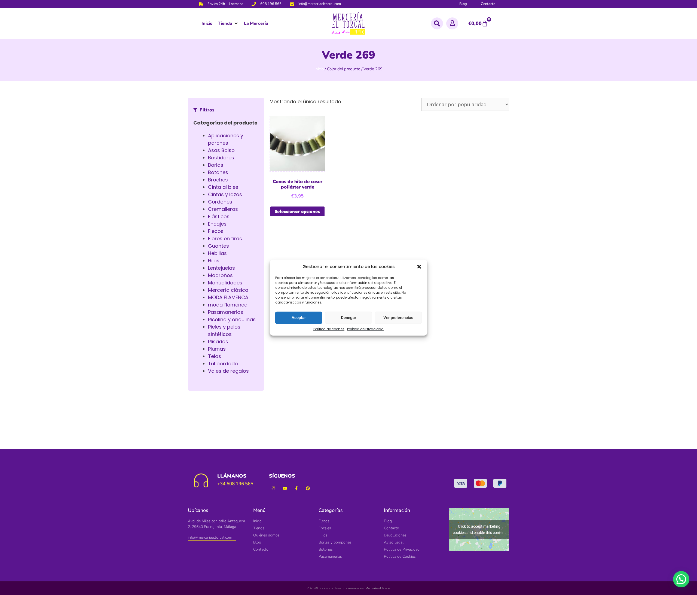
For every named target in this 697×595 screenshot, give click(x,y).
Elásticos (219, 216)
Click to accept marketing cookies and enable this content (479, 529)
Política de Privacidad (365, 328)
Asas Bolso (221, 150)
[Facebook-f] (296, 488)
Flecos (216, 231)
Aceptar (299, 317)
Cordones (220, 201)
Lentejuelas (221, 268)
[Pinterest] (307, 488)
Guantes (218, 245)
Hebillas (217, 253)
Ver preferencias (398, 317)
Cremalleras (223, 209)
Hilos (213, 260)
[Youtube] (284, 488)
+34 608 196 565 (235, 484)
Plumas (217, 348)
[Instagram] (273, 488)
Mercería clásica (228, 290)
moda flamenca (227, 304)
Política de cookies (328, 328)
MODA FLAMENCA (228, 297)
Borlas (215, 165)
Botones (218, 172)
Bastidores (221, 157)
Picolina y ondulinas (232, 319)
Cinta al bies (223, 187)
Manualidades (225, 282)
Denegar (348, 317)
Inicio (319, 69)
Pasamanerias (225, 312)
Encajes (217, 223)
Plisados (218, 341)
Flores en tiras (225, 238)
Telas (214, 356)
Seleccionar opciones (297, 211)
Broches (218, 179)
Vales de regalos (228, 371)
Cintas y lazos (225, 194)
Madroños (220, 275)
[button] (419, 266)
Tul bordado (223, 363)
